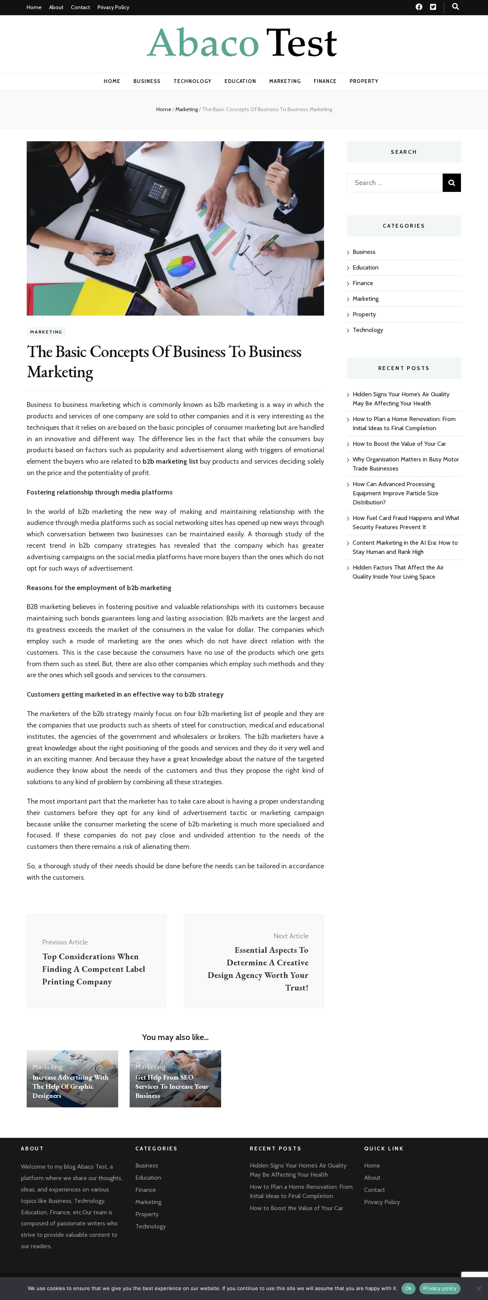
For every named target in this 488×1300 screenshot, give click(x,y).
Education (241, 81)
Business (147, 81)
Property (364, 81)
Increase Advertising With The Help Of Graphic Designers (70, 1086)
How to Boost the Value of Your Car (399, 443)
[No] (478, 1288)
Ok (408, 1288)
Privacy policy (440, 1288)
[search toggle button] (455, 6)
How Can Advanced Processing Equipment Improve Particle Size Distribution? (395, 493)
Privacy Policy (113, 7)
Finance (325, 81)
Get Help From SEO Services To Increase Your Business (172, 1086)
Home (34, 7)
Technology (192, 81)
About (56, 7)
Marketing (285, 81)
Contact (80, 7)
